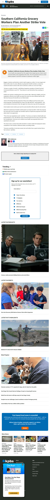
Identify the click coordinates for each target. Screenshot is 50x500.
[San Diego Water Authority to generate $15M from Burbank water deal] (7, 439)
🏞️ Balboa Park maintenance (9, 171)
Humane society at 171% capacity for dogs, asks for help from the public (18, 387)
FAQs (33, 469)
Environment (4, 443)
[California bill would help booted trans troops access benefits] (43, 439)
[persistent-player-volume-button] (7, 6)
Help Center (34, 475)
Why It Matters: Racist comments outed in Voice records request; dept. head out (19, 448)
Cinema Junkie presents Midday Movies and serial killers (15, 275)
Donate (25, 428)
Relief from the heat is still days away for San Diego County (15, 395)
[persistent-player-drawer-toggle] (48, 6)
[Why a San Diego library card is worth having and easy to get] (31, 439)
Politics (15, 443)
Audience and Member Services (38, 462)
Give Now (44, 2)
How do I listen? (35, 471)
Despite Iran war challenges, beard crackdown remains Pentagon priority (19, 399)
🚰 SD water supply (7, 174)
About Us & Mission (19, 462)
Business (14, 134)
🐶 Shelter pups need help (8, 169)
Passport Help (35, 473)
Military (39, 443)
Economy (3, 15)
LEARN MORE (13, 493)
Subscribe (25, 216)
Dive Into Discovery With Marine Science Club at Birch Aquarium (17, 312)
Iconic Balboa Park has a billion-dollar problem (12, 403)
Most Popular (5, 355)
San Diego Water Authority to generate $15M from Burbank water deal (7, 448)
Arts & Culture (28, 443)
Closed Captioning (35, 464)
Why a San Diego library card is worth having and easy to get (31, 447)
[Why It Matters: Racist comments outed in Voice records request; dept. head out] (19, 439)
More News (5, 434)
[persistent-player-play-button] (3, 6)
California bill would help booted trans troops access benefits (42, 448)
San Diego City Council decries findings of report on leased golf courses (18, 391)
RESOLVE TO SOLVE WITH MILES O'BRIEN (11, 349)
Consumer (21, 134)
